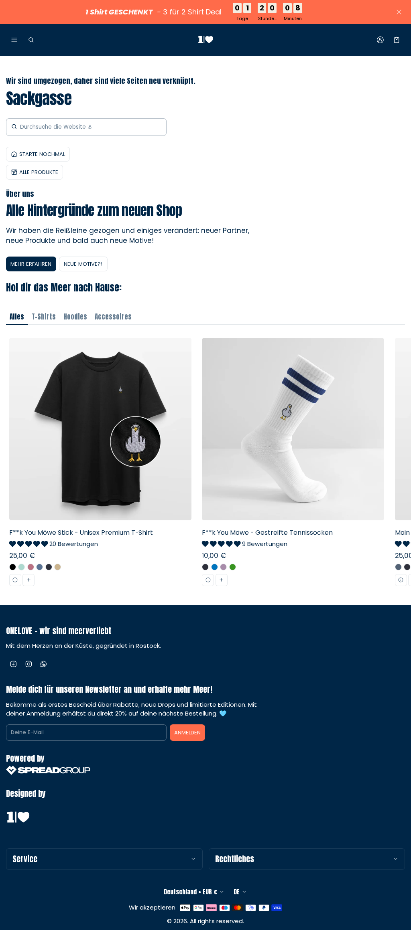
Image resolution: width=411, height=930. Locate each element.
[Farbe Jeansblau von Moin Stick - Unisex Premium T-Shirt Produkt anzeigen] (398, 567)
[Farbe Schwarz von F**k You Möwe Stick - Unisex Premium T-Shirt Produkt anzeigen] (13, 567)
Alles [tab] (17, 316)
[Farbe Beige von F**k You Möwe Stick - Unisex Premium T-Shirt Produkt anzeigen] (58, 567)
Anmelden (187, 732)
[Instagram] (29, 664)
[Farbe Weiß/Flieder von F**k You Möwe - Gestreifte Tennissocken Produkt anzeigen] (223, 567)
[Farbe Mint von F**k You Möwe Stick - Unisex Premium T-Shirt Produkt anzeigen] (21, 567)
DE (237, 891)
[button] (30, 40)
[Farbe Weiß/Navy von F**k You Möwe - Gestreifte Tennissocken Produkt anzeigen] (205, 567)
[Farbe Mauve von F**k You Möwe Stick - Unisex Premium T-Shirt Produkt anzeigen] (31, 567)
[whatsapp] (43, 664)
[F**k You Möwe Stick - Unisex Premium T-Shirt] (100, 465)
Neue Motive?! (83, 264)
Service (24, 859)
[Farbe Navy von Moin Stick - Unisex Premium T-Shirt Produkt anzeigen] (407, 567)
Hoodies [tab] (75, 316)
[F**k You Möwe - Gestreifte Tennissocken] (293, 465)
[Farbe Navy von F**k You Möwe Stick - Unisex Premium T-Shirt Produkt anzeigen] (49, 567)
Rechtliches (234, 859)
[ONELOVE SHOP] (205, 39)
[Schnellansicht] (15, 580)
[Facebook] (13, 664)
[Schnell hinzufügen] (28, 580)
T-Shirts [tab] (44, 316)
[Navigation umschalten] (14, 40)
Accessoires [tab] (113, 316)
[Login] (380, 40)
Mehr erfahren (30, 264)
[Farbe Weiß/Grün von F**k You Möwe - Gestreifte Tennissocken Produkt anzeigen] (233, 567)
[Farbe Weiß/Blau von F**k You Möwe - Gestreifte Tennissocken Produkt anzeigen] (215, 567)
